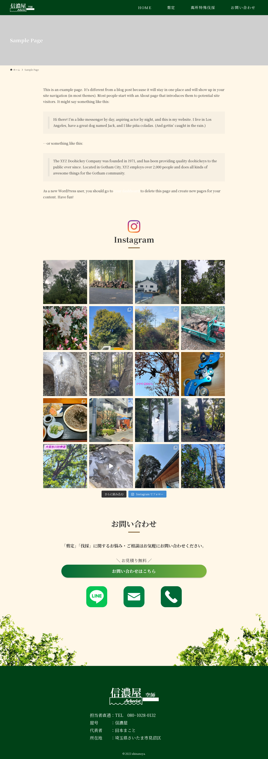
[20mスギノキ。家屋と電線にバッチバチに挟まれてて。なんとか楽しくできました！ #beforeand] (157, 282)
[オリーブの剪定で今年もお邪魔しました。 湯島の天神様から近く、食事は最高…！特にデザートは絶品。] (111, 420)
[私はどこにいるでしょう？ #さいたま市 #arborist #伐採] (157, 466)
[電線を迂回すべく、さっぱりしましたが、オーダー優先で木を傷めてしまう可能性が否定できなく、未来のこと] (111, 328)
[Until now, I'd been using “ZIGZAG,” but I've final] (203, 374)
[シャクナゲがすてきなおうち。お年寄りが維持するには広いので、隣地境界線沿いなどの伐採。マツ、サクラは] (65, 328)
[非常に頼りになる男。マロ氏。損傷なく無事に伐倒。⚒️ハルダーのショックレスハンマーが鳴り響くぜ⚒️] (111, 374)
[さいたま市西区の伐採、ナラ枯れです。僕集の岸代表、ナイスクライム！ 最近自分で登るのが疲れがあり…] (203, 466)
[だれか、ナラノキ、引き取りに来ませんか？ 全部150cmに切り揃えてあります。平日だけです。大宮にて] (111, 282)
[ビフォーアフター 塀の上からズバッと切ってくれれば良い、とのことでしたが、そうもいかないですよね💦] (157, 328)
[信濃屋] (22, 7)
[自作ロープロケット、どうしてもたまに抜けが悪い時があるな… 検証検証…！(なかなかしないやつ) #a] (157, 420)
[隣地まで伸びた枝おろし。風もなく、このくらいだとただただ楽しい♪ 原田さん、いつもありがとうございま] (157, 374)
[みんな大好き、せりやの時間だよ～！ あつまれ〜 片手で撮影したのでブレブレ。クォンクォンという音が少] (65, 374)
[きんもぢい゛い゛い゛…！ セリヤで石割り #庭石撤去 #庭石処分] (111, 466)
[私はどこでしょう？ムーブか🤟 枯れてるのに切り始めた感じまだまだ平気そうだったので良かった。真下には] (203, 282)
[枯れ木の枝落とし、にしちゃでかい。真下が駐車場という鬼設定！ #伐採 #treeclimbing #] (65, 466)
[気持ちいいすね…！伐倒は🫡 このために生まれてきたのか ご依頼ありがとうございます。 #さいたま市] (203, 420)
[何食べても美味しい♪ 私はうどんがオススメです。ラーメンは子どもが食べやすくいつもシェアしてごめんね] (65, 420)
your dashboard (127, 190)
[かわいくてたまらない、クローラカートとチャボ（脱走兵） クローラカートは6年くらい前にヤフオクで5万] (203, 328)
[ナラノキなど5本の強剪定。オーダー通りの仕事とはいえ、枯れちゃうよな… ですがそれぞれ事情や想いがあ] (65, 282)
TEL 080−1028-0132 (135, 715)
